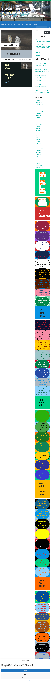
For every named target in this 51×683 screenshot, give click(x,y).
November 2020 (39, 128)
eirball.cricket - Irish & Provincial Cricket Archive (42, 292)
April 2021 (38, 121)
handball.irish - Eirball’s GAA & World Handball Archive (42, 427)
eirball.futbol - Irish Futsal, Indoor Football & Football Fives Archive (42, 596)
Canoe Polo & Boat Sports (25, 22)
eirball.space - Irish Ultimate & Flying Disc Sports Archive (42, 647)
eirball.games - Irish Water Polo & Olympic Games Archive (42, 504)
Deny (25, 674)
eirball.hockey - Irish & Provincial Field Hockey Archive (42, 283)
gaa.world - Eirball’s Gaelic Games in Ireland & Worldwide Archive (42, 416)
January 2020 (39, 146)
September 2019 (39, 152)
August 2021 (39, 115)
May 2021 (38, 119)
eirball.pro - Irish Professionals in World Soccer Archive (42, 301)
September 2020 (39, 132)
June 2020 (38, 137)
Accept (25, 670)
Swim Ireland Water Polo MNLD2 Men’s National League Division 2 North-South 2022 (43, 43)
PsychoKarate (39, 39)
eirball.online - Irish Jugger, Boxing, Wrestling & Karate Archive (42, 554)
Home (2, 22)
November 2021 (39, 111)
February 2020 (39, 145)
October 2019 (39, 150)
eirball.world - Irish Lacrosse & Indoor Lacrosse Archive (42, 345)
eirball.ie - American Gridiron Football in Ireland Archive (42, 226)
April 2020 (38, 141)
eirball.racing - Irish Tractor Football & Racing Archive (42, 657)
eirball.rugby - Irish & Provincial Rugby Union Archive (42, 273)
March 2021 (38, 122)
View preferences (25, 677)
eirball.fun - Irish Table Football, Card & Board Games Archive (42, 637)
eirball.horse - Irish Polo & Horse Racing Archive (42, 524)
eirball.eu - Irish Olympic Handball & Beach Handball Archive (42, 373)
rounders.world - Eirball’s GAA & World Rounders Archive (42, 437)
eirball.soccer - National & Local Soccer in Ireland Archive (42, 263)
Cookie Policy (22, 680)
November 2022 (39, 106)
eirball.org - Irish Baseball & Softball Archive (42, 254)
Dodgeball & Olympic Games (18, 24)
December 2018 (39, 167)
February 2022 (39, 109)
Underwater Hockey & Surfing (31, 24)
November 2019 (39, 148)
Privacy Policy (28, 680)
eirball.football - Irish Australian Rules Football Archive (42, 325)
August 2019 (39, 154)
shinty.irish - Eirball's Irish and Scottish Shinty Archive (42, 464)
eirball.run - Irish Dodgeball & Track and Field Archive (42, 544)
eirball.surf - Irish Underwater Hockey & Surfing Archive (42, 572)
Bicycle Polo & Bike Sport (6, 24)
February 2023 (39, 102)
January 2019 (39, 165)
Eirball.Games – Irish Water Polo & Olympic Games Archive (23, 11)
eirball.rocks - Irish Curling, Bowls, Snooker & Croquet (42, 607)
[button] (49, 660)
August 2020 (39, 133)
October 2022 (39, 108)
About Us (40, 24)
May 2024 (38, 100)
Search (36, 30)
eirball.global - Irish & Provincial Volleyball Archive (42, 355)
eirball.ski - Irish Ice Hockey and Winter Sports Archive (42, 245)
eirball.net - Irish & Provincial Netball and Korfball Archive (42, 335)
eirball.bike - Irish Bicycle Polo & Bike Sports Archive (42, 534)
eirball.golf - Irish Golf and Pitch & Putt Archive (42, 382)
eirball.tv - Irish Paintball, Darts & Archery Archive (42, 563)
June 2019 (38, 158)
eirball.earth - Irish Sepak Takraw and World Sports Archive (42, 626)
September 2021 (39, 113)
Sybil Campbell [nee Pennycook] (41, 62)
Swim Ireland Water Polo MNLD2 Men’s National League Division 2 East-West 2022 (43, 48)
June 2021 (38, 117)
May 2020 (38, 139)
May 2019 (38, 159)
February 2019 (39, 163)
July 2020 (38, 135)
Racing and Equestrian (36, 22)
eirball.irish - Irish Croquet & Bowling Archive (42, 616)
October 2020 (39, 130)
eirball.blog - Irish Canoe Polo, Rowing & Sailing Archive (42, 514)
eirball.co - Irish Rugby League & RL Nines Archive (42, 364)
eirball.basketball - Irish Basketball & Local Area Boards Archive (42, 235)
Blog (6, 22)
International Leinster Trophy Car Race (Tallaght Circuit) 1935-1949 (42, 92)
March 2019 (38, 161)
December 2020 (39, 126)
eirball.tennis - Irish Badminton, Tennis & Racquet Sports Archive (42, 391)
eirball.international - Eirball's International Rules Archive (42, 447)
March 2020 (38, 143)
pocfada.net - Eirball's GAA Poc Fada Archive (42, 456)
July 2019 (38, 156)
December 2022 (39, 104)
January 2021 (39, 124)
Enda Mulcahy (38, 67)
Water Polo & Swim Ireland (13, 22)
